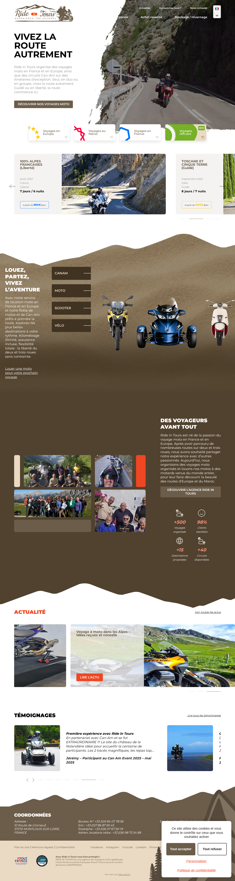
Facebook (97, 847)
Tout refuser (212, 849)
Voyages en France (142, 132)
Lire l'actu (33, 677)
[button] (217, 11)
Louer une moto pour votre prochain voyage (21, 373)
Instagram (112, 847)
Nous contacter (198, 8)
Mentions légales (42, 847)
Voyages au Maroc (97, 132)
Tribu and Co (124, 874)
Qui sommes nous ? (170, 8)
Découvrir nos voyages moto (43, 104)
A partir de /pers (35, 204)
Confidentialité (65, 847)
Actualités (144, 8)
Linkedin (141, 847)
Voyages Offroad (186, 132)
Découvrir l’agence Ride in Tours (190, 491)
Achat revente (151, 17)
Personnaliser (196, 861)
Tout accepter (180, 849)
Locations (120, 17)
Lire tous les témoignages (204, 715)
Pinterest (155, 847)
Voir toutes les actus (208, 612)
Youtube (127, 847)
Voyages (94, 17)
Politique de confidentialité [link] (196, 870)
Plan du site (21, 847)
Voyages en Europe (51, 132)
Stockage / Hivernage (191, 17)
